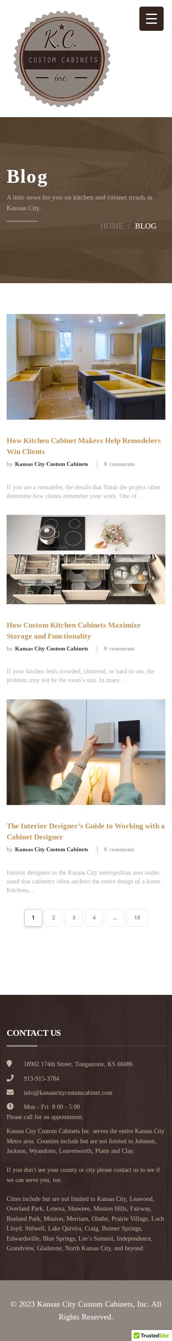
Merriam (77, 1218)
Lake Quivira (64, 1228)
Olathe (100, 1218)
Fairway (140, 1208)
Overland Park (25, 1208)
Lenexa (55, 1208)
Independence (134, 1238)
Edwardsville (23, 1238)
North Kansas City (88, 1248)
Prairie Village (130, 1218)
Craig (91, 1228)
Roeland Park (23, 1218)
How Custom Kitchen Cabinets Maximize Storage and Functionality (74, 630)
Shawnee (79, 1208)
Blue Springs (59, 1238)
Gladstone (49, 1248)
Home (111, 226)
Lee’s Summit (96, 1238)
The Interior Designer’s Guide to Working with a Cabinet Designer (86, 831)
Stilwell (35, 1228)
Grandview (20, 1248)
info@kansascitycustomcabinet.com (68, 1093)
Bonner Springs (121, 1228)
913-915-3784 (41, 1078)
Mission (53, 1218)
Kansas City (111, 1199)
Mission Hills (110, 1208)
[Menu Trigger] (151, 19)
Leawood (141, 1199)
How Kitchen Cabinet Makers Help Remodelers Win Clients (84, 446)
